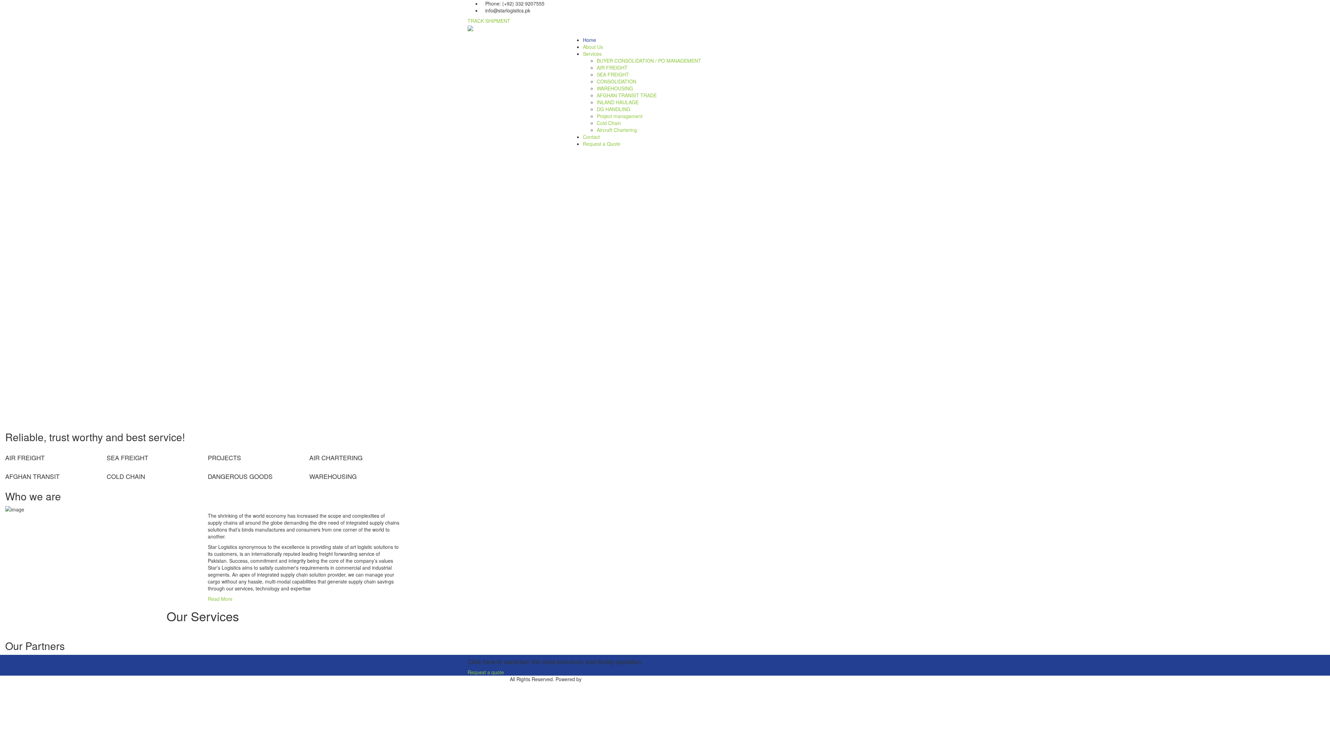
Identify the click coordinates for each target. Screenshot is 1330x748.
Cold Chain (609, 122)
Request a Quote (601, 143)
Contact (591, 136)
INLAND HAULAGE (618, 102)
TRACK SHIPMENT (489, 20)
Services (592, 53)
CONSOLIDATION (616, 81)
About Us (593, 46)
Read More (220, 598)
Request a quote (486, 672)
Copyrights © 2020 (488, 679)
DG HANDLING (613, 109)
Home (589, 39)
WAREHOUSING (615, 88)
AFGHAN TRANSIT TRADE (627, 95)
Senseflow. (594, 679)
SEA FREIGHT (613, 74)
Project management (619, 116)
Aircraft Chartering (617, 129)
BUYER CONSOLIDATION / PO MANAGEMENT (649, 60)
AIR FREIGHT (612, 67)
